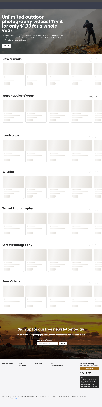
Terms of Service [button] (41, 396)
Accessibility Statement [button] (79, 396)
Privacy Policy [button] (52, 396)
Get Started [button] (89, 368)
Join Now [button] (6, 45)
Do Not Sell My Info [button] (64, 396)
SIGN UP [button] (63, 343)
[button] (91, 60)
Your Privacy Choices (8, 398)
